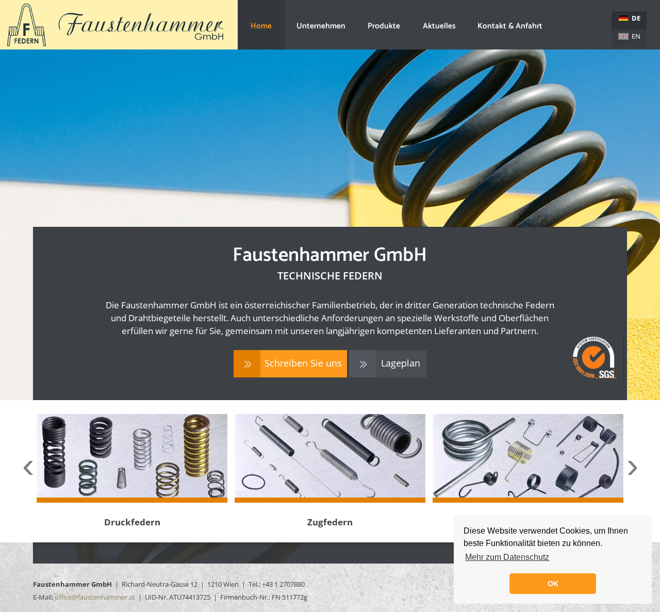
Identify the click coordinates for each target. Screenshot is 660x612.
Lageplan (400, 363)
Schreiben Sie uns (303, 363)
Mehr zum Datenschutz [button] (507, 557)
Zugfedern (330, 522)
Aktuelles (439, 26)
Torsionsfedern (528, 522)
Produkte (384, 26)
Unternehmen (320, 26)
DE (636, 18)
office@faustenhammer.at (95, 597)
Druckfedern (132, 522)
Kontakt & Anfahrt (509, 26)
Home (261, 26)
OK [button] (553, 584)
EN (636, 36)
